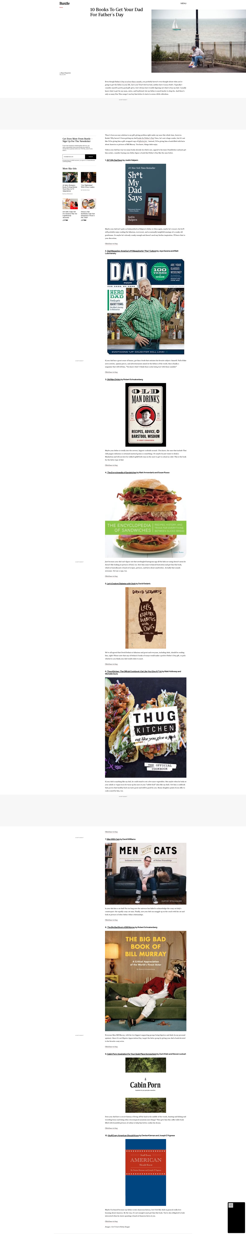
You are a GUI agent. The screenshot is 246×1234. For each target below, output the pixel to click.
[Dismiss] (242, 1204)
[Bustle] (65, 3)
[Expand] (229, 1204)
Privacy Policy (67, 161)
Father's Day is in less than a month (128, 81)
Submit (91, 156)
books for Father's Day (145, 138)
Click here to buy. (111, 243)
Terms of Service (91, 160)
